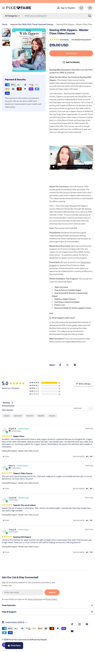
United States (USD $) (14, 622)
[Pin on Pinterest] (75, 365)
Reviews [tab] (6, 403)
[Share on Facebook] (60, 365)
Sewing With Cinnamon (59, 70)
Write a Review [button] (85, 384)
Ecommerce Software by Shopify (33, 639)
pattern (30, 416)
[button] (87, 456)
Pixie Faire (13, 639)
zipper (6, 416)
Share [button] (7, 456)
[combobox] (47, 16)
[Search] (89, 15)
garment (18, 416)
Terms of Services (35, 599)
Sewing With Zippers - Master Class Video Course (20, 451)
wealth (41, 416)
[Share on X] (68, 365)
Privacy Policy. (51, 599)
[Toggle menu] (3, 7)
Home (4, 24)
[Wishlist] (81, 8)
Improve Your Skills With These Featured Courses (31, 24)
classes (52, 416)
